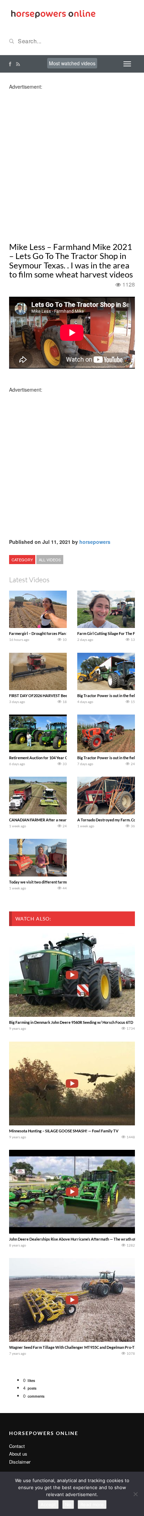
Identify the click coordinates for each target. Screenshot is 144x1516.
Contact (17, 1446)
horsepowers (94, 541)
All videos (50, 559)
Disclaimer (19, 1461)
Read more (92, 1504)
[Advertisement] (72, 162)
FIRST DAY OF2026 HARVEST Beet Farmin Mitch (50, 695)
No (68, 1504)
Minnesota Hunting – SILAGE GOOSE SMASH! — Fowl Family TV (63, 1131)
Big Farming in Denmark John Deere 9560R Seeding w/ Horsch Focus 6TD (71, 1022)
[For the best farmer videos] (52, 13)
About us (18, 1453)
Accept (48, 1504)
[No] (135, 1494)
